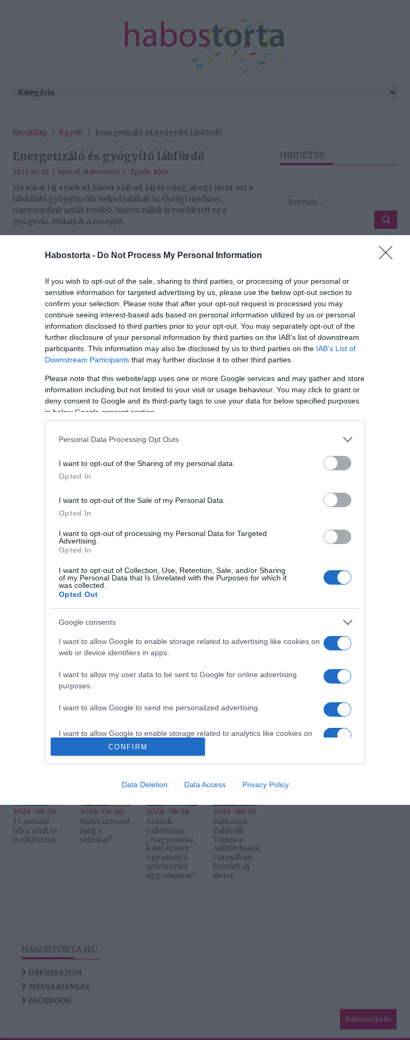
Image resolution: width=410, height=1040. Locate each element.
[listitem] (205, 439)
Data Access (205, 784)
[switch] (337, 463)
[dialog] (205, 520)
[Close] (389, 256)
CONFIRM (128, 747)
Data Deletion (145, 784)
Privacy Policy (265, 784)
